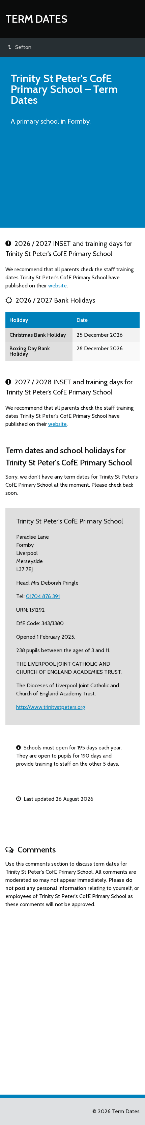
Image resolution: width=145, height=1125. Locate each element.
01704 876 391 (43, 596)
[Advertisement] (72, 179)
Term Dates (36, 18)
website (57, 285)
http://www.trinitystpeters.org (50, 707)
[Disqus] (72, 998)
